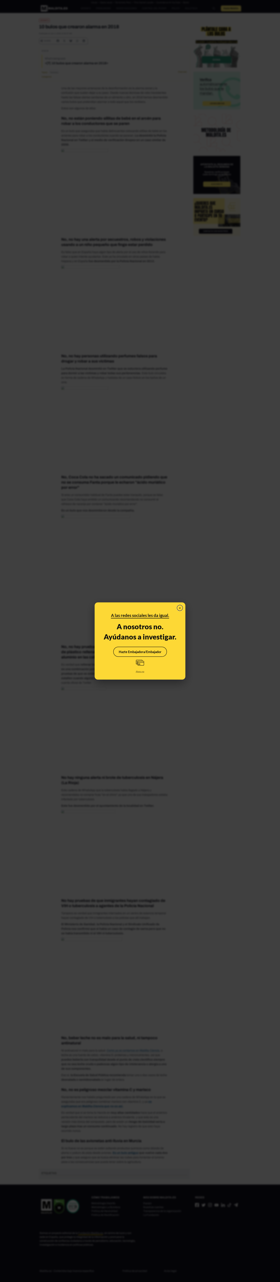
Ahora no (140, 671)
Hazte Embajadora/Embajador (140, 652)
